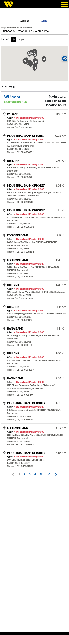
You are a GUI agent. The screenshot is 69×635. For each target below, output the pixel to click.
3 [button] (30, 474)
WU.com (12, 97)
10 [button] (48, 474)
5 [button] (41, 474)
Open (22, 39)
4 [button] (35, 474)
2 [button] (24, 474)
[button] (55, 474)
